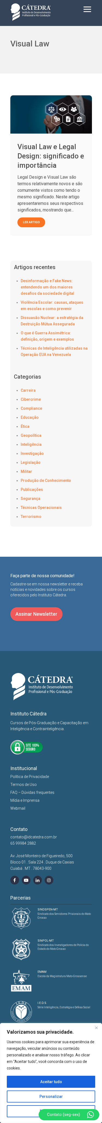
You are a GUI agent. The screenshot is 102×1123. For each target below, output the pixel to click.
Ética (25, 426)
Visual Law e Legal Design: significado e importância (50, 156)
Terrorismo (31, 516)
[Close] (96, 1027)
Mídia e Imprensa (24, 800)
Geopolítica (31, 435)
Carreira (28, 390)
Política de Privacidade (29, 776)
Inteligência (31, 444)
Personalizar (51, 1096)
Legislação (31, 462)
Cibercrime (31, 399)
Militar (26, 471)
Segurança (30, 498)
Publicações (32, 489)
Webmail (17, 808)
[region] (51, 1073)
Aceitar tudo (51, 1082)
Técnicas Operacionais (41, 507)
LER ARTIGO (31, 222)
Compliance (31, 408)
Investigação (32, 453)
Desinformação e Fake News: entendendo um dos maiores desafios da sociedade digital (47, 287)
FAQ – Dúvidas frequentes (32, 792)
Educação (30, 417)
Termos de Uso (23, 784)
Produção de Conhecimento (46, 480)
